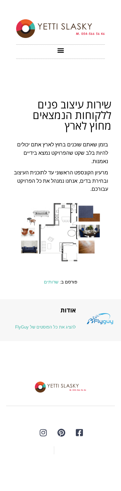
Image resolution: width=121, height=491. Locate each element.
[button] (60, 50)
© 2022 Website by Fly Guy (60, 471)
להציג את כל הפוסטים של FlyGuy (45, 327)
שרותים (51, 281)
